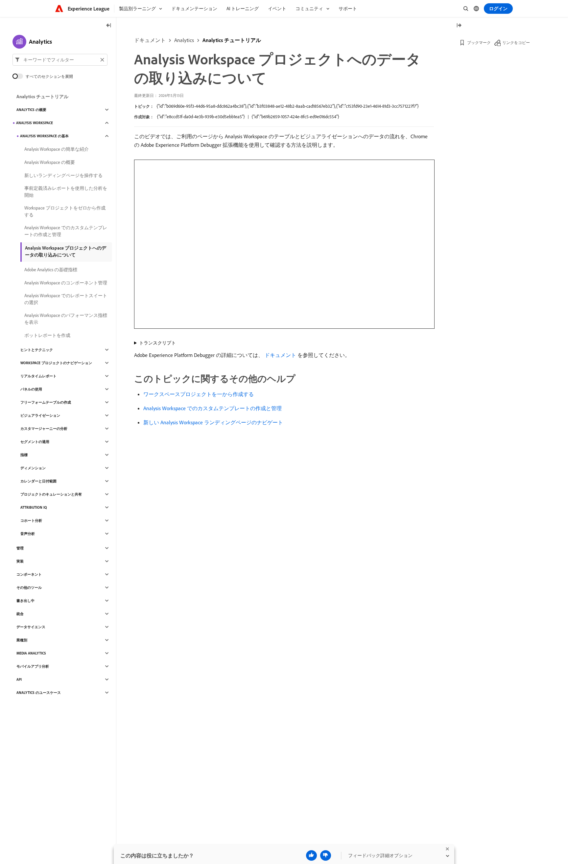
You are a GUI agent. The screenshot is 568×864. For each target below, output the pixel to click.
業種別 (21, 640)
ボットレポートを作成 (47, 335)
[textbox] (59, 60)
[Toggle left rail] (109, 26)
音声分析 (27, 533)
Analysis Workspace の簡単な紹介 (56, 149)
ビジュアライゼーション (40, 415)
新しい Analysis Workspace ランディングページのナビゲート (213, 422)
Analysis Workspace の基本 (44, 136)
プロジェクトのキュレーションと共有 (51, 494)
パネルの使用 (31, 389)
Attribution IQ (33, 507)
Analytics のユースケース (38, 692)
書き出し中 (25, 600)
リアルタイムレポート (38, 376)
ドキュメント (150, 40)
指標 (24, 455)
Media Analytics (31, 653)
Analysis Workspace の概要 (49, 162)
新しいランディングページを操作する (63, 175)
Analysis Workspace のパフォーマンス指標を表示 (65, 318)
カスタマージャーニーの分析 (43, 428)
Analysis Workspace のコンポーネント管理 (65, 283)
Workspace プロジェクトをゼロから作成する (65, 211)
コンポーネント (29, 574)
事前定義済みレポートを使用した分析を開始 (65, 191)
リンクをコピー (516, 42)
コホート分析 (31, 520)
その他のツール (29, 587)
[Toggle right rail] (459, 26)
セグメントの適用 (34, 441)
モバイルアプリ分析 (32, 666)
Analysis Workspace (34, 123)
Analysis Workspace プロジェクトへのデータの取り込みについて (65, 251)
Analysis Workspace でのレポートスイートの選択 (65, 299)
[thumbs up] (311, 855)
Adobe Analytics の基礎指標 (50, 270)
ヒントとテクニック (36, 349)
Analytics (184, 40)
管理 (20, 548)
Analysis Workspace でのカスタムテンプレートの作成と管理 (212, 408)
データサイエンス (30, 627)
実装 (20, 561)
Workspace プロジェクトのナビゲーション (56, 363)
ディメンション (33, 468)
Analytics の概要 (31, 109)
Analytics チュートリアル (231, 40)
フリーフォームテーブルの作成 (45, 402)
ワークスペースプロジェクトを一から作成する (198, 394)
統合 (20, 613)
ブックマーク (479, 42)
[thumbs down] (325, 855)
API (19, 679)
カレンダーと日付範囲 (38, 481)
